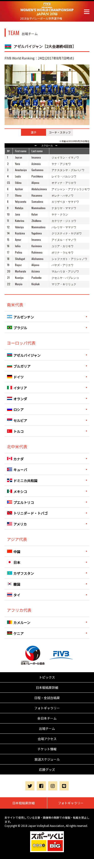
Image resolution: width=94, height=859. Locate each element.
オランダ (20, 398)
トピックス (47, 677)
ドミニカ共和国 (25, 480)
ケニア (18, 633)
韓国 (16, 584)
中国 (16, 551)
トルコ (18, 431)
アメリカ (20, 524)
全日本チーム (47, 718)
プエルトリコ (23, 502)
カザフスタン (23, 573)
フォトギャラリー (47, 708)
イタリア (20, 387)
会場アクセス (47, 738)
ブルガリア (22, 366)
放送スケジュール (47, 759)
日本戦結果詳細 (47, 687)
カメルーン (21, 622)
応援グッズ (47, 769)
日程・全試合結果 (47, 697)
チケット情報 (47, 749)
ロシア (18, 409)
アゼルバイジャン (27, 355)
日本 (16, 562)
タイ (16, 594)
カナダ (18, 458)
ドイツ (18, 376)
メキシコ (20, 491)
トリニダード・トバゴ (30, 513)
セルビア (20, 420)
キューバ (20, 469)
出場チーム (47, 728)
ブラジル (20, 327)
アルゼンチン (23, 316)
